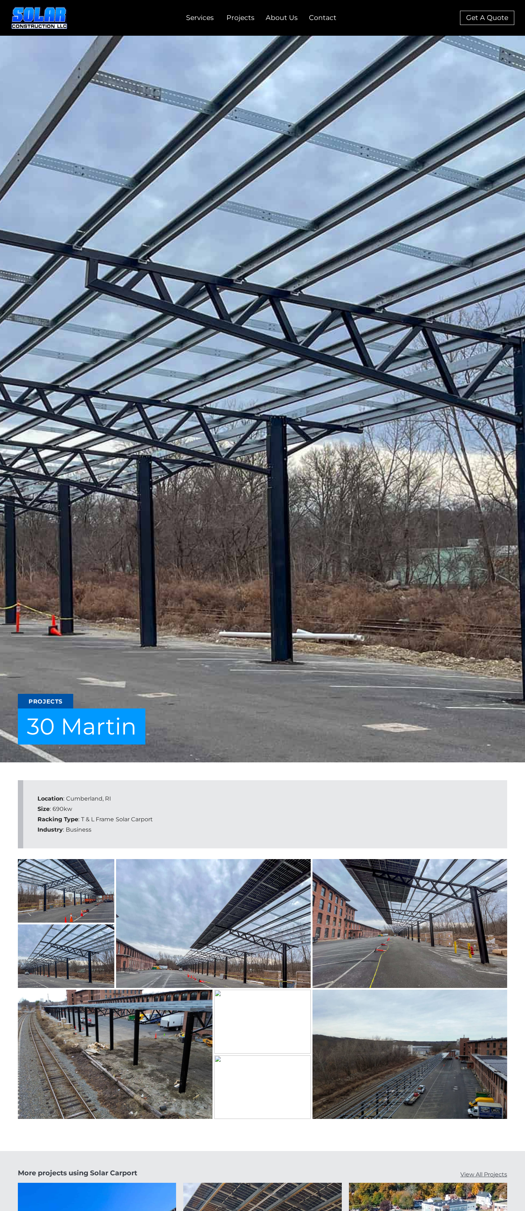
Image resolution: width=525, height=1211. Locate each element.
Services (200, 18)
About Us (282, 18)
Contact (322, 18)
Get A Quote (487, 18)
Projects (240, 18)
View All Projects (483, 1174)
